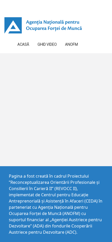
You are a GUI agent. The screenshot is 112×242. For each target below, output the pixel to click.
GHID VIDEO (47, 44)
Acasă (23, 44)
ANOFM (71, 44)
